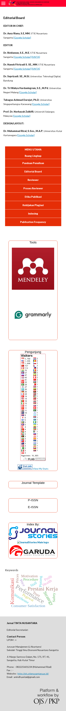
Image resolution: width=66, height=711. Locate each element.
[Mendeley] (33, 288)
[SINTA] (35, 57)
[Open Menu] (3, 3)
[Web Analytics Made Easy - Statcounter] (25, 468)
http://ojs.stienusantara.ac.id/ (33, 673)
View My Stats (40, 468)
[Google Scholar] (22, 37)
